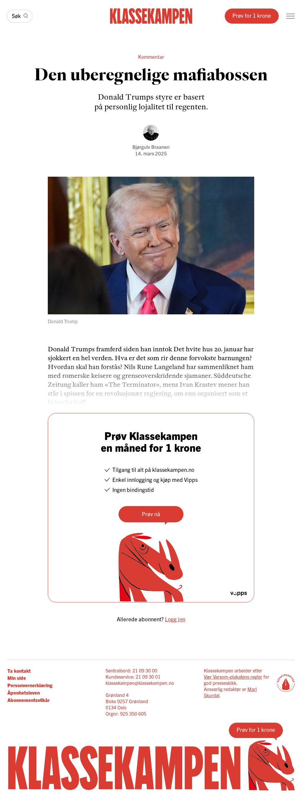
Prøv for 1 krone (251, 15)
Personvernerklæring (29, 685)
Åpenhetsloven (23, 692)
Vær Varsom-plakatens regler (233, 677)
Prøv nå (151, 513)
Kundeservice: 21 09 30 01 (133, 677)
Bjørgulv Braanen (151, 147)
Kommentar (151, 56)
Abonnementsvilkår (28, 700)
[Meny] (290, 16)
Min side (16, 678)
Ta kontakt (19, 670)
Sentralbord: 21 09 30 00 (131, 670)
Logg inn (175, 619)
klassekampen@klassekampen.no (140, 683)
